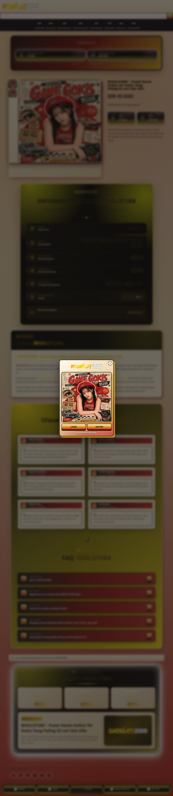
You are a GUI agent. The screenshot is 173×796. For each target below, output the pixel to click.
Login (74, 427)
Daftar (99, 427)
